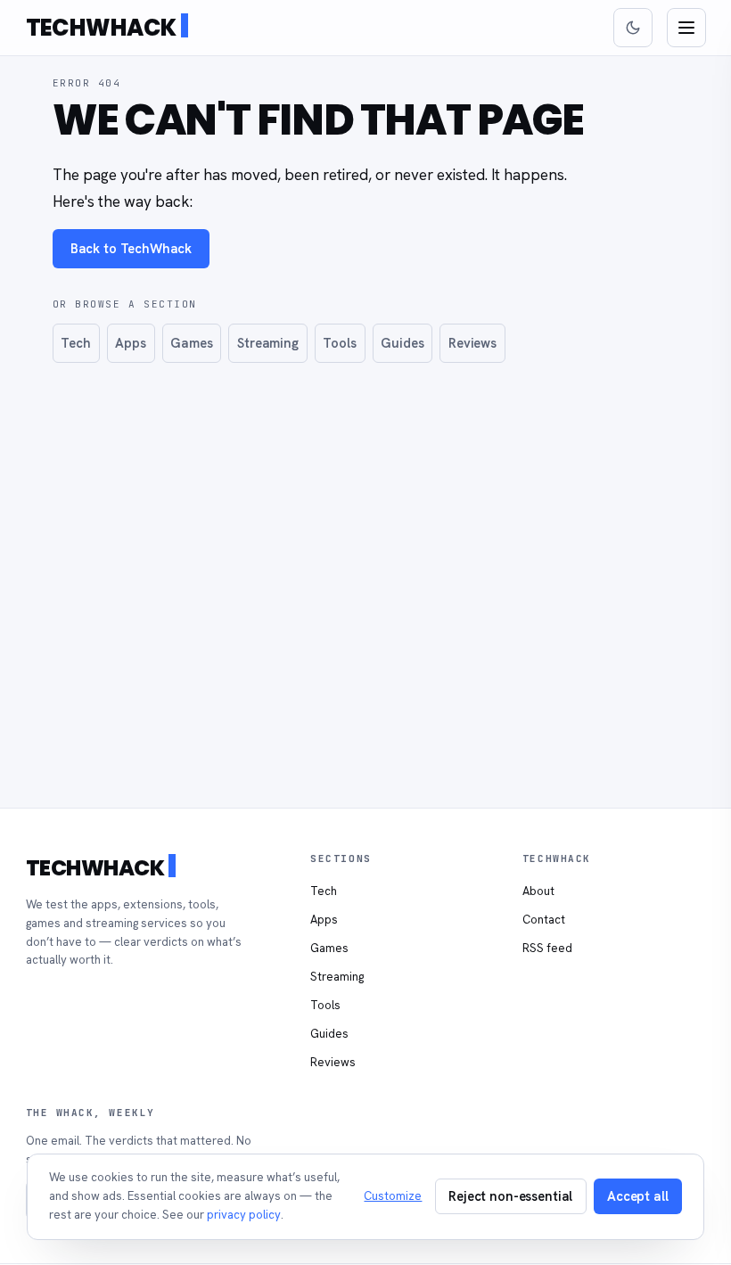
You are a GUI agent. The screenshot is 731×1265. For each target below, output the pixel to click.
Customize (393, 1195)
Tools (339, 342)
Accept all (638, 1195)
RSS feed (547, 948)
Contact (543, 919)
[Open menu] (686, 27)
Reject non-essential (510, 1195)
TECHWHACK (101, 28)
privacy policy (244, 1214)
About (538, 891)
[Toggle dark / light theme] (633, 27)
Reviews (472, 342)
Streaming (268, 342)
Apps (130, 342)
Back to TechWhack (131, 248)
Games (191, 342)
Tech (75, 342)
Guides (402, 342)
